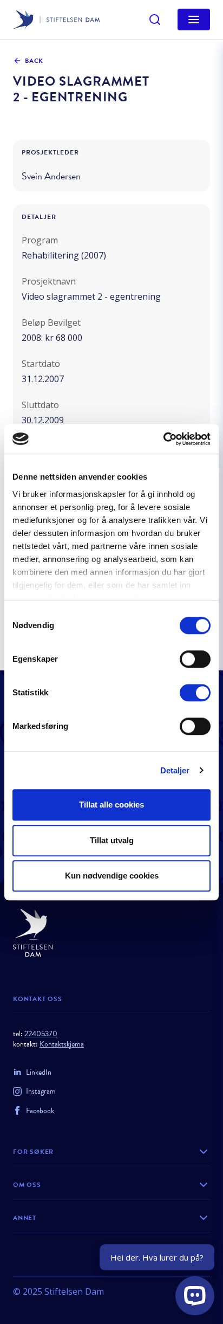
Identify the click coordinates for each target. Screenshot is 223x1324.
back (34, 60)
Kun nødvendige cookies (112, 875)
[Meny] (194, 19)
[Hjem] (111, 933)
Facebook (40, 1110)
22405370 (40, 1033)
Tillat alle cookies (111, 804)
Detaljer (175, 770)
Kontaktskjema (62, 1044)
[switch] (195, 659)
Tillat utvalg (112, 840)
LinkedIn (38, 1072)
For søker (33, 1152)
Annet (24, 1218)
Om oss (27, 1185)
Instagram (41, 1091)
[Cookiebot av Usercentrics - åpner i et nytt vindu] (163, 439)
